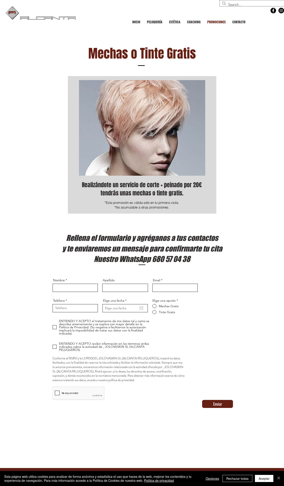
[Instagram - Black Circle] (281, 10)
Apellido (108, 280)
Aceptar (264, 478)
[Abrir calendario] (141, 308)
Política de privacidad (159, 480)
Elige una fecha (115, 300)
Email (156, 280)
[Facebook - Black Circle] (273, 10)
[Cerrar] (278, 478)
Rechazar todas (237, 478)
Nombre (59, 280)
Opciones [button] (212, 478)
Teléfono (59, 300)
